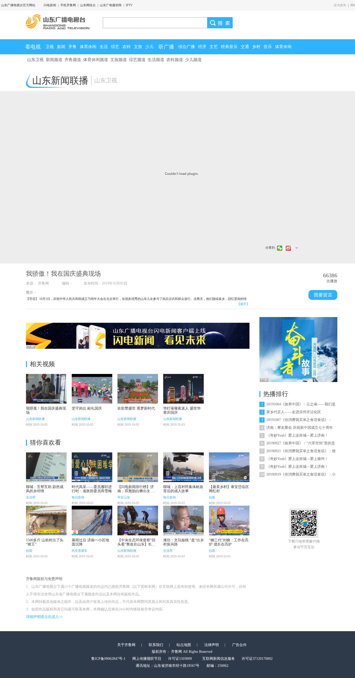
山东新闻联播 (35, 419)
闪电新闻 (50, 5)
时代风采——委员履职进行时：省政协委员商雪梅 (92, 489)
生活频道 (156, 59)
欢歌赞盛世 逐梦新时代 (136, 408)
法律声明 (211, 645)
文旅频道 (118, 59)
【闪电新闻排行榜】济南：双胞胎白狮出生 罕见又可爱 (136, 491)
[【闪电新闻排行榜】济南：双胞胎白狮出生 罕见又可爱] (137, 467)
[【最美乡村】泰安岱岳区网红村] (229, 467)
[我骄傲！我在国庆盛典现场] (46, 389)
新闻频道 (54, 59)
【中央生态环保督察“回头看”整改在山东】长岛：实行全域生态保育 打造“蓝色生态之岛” (136, 546)
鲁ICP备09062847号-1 (108, 659)
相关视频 (42, 364)
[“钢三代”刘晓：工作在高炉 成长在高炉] (229, 520)
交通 (245, 46)
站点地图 (183, 645)
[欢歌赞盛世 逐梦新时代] (137, 389)
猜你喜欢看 (45, 442)
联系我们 (156, 645)
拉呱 (212, 497)
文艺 (213, 46)
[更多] (296, 248)
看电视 (33, 47)
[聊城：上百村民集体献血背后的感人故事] (183, 467)
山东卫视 (35, 59)
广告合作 (239, 645)
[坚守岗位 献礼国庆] (92, 389)
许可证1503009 (180, 659)
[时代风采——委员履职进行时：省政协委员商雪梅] (92, 467)
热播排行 (275, 394)
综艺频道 (137, 59)
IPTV (129, 5)
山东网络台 (88, 5)
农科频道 (174, 59)
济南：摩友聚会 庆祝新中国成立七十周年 (297, 428)
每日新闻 (78, 497)
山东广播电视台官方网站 (18, 5)
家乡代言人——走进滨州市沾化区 (291, 412)
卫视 (49, 46)
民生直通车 (79, 550)
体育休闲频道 (95, 59)
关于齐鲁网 (126, 645)
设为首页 (340, 5)
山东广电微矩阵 (111, 5)
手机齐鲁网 (68, 5)
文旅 (138, 46)
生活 (104, 46)
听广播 (166, 47)
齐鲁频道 (72, 59)
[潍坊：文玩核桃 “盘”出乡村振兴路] (183, 520)
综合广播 (186, 46)
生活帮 (30, 497)
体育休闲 (88, 46)
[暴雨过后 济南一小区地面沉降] (92, 520)
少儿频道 (193, 59)
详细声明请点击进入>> (44, 617)
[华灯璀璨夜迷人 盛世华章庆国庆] (183, 389)
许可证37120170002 (257, 659)
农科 (126, 46)
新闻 (61, 46)
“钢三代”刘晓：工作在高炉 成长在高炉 (228, 542)
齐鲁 (72, 46)
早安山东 (123, 497)
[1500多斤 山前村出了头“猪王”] (46, 520)
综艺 (115, 46)
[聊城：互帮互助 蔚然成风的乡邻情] (46, 467)
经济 (202, 46)
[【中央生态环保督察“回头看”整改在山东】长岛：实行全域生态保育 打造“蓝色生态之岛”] (137, 520)
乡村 (256, 46)
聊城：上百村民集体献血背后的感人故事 (183, 489)
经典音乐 (229, 46)
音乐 (268, 46)
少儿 (149, 46)
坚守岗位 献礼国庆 (87, 408)
